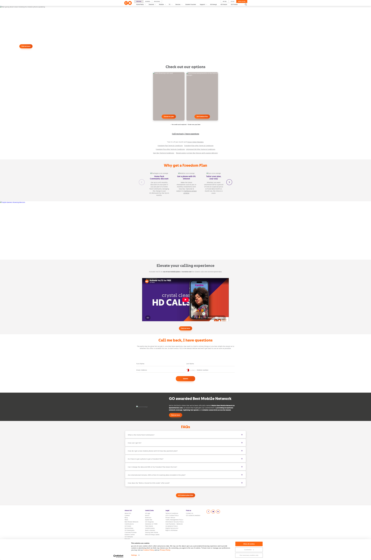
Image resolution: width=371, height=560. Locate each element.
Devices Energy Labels (152, 534)
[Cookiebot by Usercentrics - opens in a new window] (118, 556)
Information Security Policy (175, 522)
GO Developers (129, 530)
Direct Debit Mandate (195, 142)
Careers (127, 515)
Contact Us (189, 513)
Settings (134, 555)
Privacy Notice (170, 517)
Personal (138, 1)
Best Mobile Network (131, 522)
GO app (147, 513)
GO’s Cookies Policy (172, 515)
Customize (247, 549)
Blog (126, 517)
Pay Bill (225, 1)
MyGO (147, 515)
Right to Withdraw (171, 530)
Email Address (141, 370)
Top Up (232, 1)
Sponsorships (129, 528)
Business (147, 1)
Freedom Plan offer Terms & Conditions (198, 146)
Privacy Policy (165, 550)
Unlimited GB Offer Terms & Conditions (200, 149)
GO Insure (224, 4)
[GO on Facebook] (208, 512)
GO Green (128, 526)
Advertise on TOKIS (151, 524)
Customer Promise (130, 532)
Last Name (190, 364)
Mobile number (202, 370)
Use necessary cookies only (249, 555)
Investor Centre (130, 534)
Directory (148, 517)
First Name (140, 364)
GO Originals (149, 522)
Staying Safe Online (151, 532)
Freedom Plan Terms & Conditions (170, 146)
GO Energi (213, 4)
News (126, 520)
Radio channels (150, 530)
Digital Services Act (172, 528)
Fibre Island (149, 526)
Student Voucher (190, 4)
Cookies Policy (148, 550)
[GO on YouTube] (213, 512)
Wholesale (157, 1)
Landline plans (150, 528)
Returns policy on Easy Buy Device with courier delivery (197, 153)
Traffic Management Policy (174, 520)
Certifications (129, 524)
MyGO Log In (241, 1)
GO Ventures (129, 537)
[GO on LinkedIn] (218, 512)
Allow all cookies (249, 544)
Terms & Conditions (172, 513)
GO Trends (234, 4)
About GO (128, 513)
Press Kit (127, 539)
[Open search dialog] (245, 4)
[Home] (128, 3)
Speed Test (148, 520)
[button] (142, 182)
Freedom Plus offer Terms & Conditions (170, 149)
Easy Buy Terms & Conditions (163, 153)
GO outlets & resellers (193, 515)
